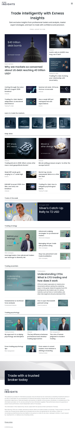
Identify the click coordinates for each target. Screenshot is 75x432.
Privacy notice (8, 422)
